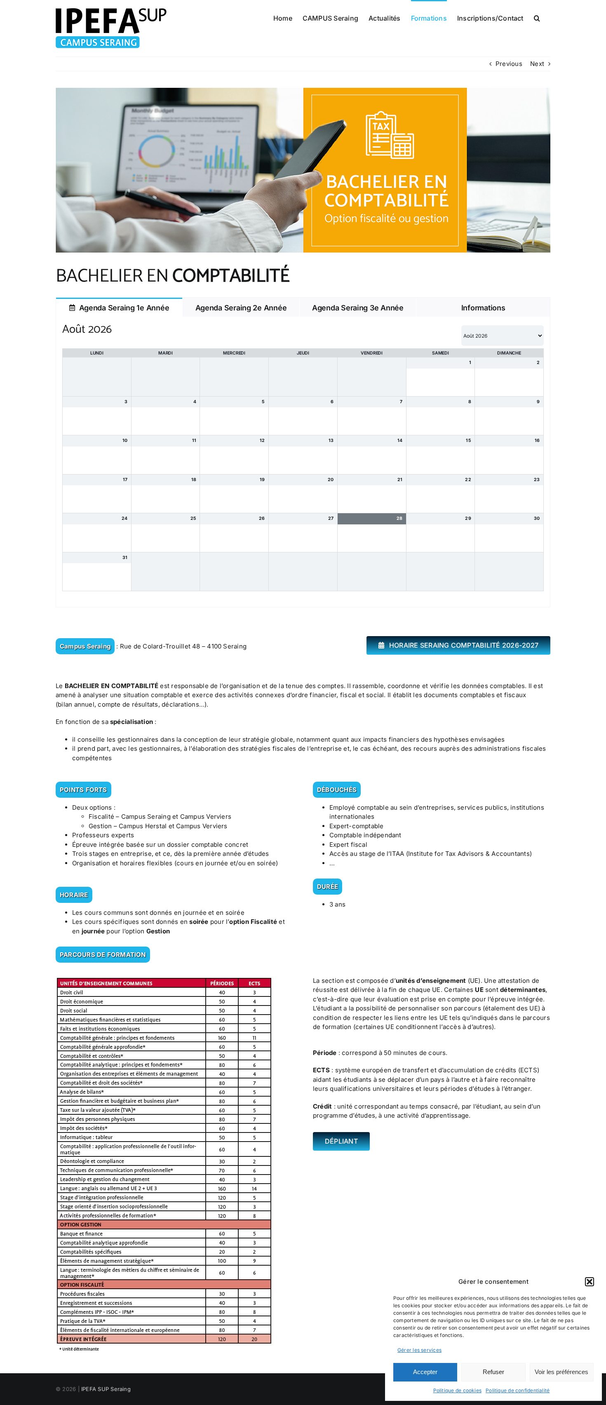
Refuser (493, 1371)
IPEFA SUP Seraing (106, 1389)
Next (537, 64)
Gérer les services (419, 1350)
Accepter (425, 1371)
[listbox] (502, 335)
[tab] (119, 307)
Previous (509, 64)
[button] (589, 1282)
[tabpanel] (303, 462)
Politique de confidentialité (518, 1390)
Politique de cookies (457, 1390)
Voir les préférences (561, 1371)
